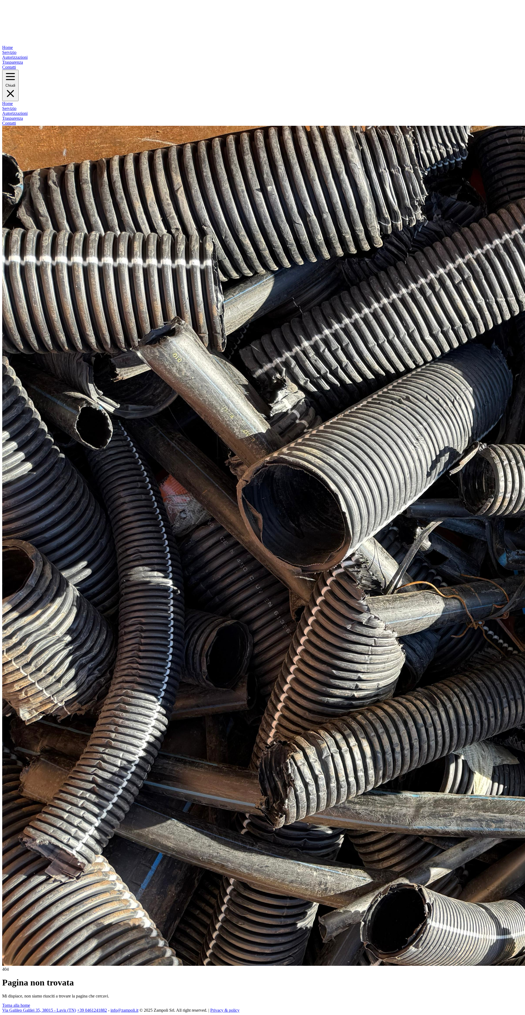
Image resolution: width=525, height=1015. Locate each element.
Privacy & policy (225, 1010)
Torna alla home (16, 1005)
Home (7, 47)
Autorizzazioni (15, 57)
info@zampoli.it (124, 1010)
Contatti (9, 67)
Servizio (9, 52)
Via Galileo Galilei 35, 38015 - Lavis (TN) (39, 1010)
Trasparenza (12, 62)
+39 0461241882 (92, 1010)
